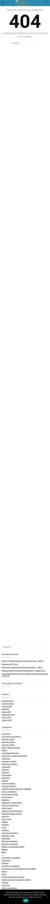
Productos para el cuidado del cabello (16, 880)
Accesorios (6, 734)
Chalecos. (5, 770)
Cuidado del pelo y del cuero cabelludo (16, 789)
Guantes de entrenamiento (12, 811)
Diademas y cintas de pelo (12, 803)
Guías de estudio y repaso (12, 814)
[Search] (46, 3)
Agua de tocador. (8, 745)
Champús (5, 772)
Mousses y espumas (10, 844)
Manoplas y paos (8, 836)
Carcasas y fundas (9, 761)
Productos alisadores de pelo (13, 877)
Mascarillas (6, 838)
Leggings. (5, 830)
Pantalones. (6, 860)
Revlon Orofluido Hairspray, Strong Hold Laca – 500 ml (22, 661)
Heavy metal (6, 819)
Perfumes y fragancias (10, 866)
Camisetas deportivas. (10, 753)
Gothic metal (7, 808)
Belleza (4, 750)
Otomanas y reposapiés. (11, 858)
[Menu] (3, 3)
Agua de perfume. (8, 742)
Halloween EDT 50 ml (10, 664)
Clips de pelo (7, 775)
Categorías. (6, 767)
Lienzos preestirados (10, 833)
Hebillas (5, 822)
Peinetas (5, 863)
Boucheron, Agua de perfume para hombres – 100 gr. (22, 667)
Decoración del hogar (10, 794)
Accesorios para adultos (11, 737)
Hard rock (5, 816)
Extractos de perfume (10, 805)
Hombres (5, 825)
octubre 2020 (7, 706)
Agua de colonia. (8, 739)
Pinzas (4, 872)
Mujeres (5, 849)
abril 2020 (5, 709)
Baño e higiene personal (11, 748)
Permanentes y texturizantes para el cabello (19, 869)
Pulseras (5, 883)
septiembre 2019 (8, 715)
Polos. (4, 874)
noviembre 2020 (8, 704)
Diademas (5, 800)
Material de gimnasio (10, 841)
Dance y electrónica (9, 792)
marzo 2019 (6, 717)
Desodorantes (7, 797)
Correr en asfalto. (8, 783)
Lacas (4, 827)
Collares (5, 781)
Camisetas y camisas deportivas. (14, 756)
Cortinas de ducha (9, 786)
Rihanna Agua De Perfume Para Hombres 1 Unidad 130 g (23, 671)
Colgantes (6, 778)
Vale (25, 900)
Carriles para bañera (9, 764)
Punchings (6, 885)
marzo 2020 (6, 712)
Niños (4, 852)
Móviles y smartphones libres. (13, 847)
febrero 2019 (7, 720)
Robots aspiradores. (9, 888)
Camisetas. (6, 759)
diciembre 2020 (7, 701)
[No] (47, 897)
